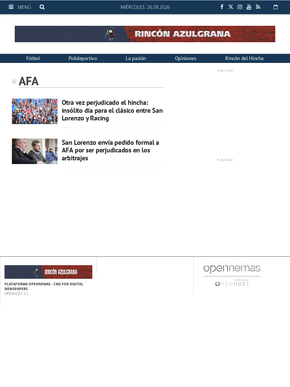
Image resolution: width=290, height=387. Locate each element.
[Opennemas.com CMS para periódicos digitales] (232, 275)
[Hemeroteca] (276, 7)
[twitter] (230, 7)
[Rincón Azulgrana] (145, 34)
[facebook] (221, 7)
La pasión (136, 58)
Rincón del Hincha (244, 58)
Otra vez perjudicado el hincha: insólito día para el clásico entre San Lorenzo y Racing (112, 110)
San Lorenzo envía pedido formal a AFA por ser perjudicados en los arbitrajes (110, 150)
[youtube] (248, 7)
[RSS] (258, 7)
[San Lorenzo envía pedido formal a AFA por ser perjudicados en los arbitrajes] (34, 151)
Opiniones (186, 58)
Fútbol (33, 58)
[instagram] (239, 7)
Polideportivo (83, 58)
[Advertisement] (225, 112)
